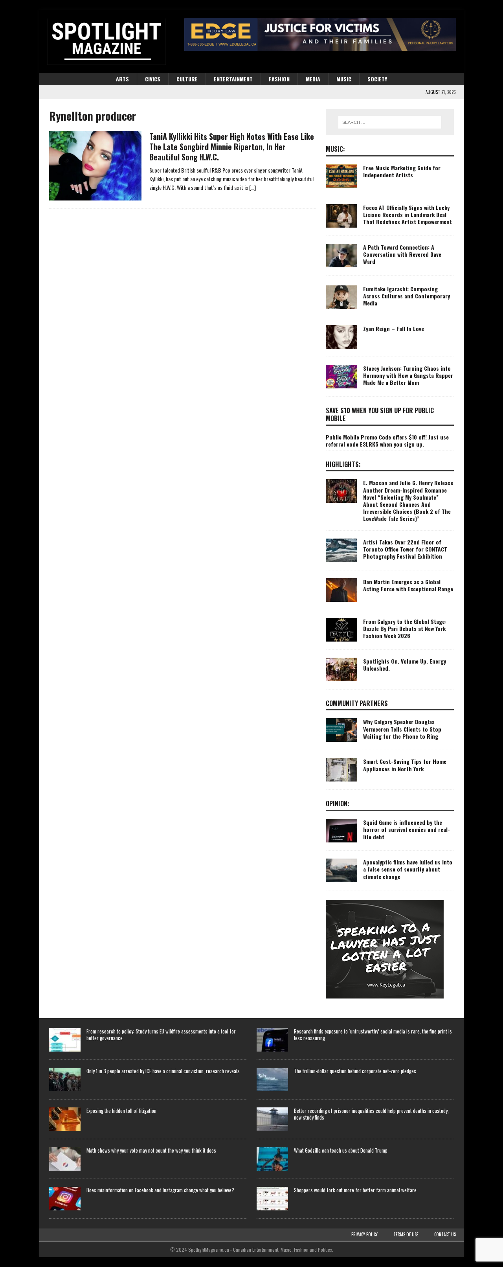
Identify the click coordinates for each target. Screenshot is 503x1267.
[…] (252, 187)
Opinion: (337, 803)
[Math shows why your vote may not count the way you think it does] (65, 1159)
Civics (152, 79)
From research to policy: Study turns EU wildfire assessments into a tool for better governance (161, 1034)
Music (343, 79)
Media (313, 79)
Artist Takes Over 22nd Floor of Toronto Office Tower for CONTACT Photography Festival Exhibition (405, 549)
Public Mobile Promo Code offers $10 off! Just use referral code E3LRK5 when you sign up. (387, 440)
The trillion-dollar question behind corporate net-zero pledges (355, 1071)
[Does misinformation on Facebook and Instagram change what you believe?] (65, 1198)
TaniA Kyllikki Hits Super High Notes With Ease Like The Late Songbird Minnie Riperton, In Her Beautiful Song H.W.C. (231, 147)
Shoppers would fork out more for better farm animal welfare (355, 1190)
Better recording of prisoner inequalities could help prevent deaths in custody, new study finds (371, 1114)
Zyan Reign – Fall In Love (393, 328)
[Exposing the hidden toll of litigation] (65, 1119)
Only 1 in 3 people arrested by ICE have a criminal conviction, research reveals (163, 1071)
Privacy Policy (364, 1234)
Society (377, 79)
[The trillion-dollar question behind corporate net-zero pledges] (272, 1079)
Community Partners (357, 703)
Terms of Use (406, 1234)
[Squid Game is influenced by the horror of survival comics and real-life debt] (341, 830)
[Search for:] (390, 122)
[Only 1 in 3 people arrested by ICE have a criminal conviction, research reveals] (65, 1079)
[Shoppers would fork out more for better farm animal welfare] (272, 1198)
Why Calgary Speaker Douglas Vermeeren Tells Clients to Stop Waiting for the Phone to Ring (402, 728)
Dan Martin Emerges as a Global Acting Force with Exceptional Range (408, 585)
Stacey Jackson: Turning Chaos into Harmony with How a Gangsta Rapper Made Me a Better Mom (408, 375)
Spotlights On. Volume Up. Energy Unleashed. (404, 664)
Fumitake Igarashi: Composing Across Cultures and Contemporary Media (406, 296)
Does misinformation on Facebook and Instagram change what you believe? (160, 1190)
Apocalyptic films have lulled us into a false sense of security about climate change (407, 869)
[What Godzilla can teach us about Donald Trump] (272, 1159)
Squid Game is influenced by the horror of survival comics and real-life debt (406, 829)
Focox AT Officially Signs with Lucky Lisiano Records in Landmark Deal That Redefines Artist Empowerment (407, 214)
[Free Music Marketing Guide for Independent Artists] (341, 176)
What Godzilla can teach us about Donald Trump (340, 1150)
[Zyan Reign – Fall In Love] (341, 337)
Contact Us (445, 1234)
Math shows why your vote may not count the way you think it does (151, 1150)
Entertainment (233, 79)
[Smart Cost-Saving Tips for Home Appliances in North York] (341, 770)
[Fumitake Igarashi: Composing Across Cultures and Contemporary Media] (341, 297)
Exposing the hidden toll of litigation (121, 1110)
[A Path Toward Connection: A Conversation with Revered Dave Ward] (341, 255)
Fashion (279, 79)
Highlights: (343, 464)
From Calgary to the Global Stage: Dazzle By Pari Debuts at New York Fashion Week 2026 (404, 628)
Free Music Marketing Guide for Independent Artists (402, 171)
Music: (335, 149)
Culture (187, 79)
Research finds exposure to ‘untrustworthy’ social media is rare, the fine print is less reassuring (373, 1034)
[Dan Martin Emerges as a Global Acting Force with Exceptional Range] (341, 590)
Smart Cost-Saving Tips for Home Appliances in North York (404, 764)
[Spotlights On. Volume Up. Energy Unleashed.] (341, 669)
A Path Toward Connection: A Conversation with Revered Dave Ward (402, 254)
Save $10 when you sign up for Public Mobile (380, 414)
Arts (122, 79)
